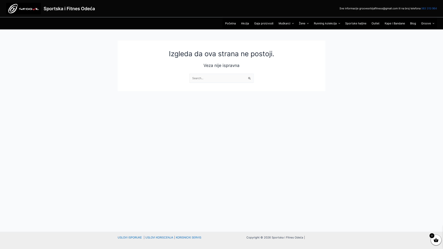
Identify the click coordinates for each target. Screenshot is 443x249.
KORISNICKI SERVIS (188, 237)
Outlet (375, 23)
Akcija (245, 23)
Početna (230, 23)
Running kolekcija (325, 23)
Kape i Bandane (395, 23)
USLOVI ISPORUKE (131, 237)
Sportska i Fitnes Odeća (69, 8)
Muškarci (284, 23)
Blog (413, 23)
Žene (302, 23)
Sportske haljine (355, 23)
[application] (292, 23)
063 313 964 (429, 8)
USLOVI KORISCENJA (159, 237)
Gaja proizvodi (263, 23)
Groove (426, 23)
